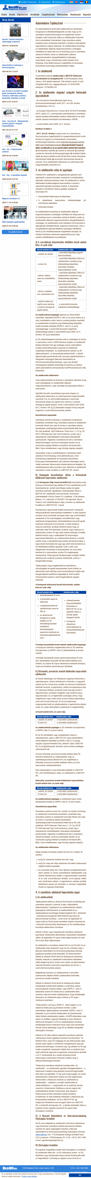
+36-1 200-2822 (82, 1168)
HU (71, 2)
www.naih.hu (41, 1134)
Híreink (12, 14)
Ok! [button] (80, 1175)
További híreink (15, 232)
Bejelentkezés (60, 2)
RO (86, 2)
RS (81, 2)
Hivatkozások (75, 14)
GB (76, 2)
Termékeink (34, 14)
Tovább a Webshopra (29, 2)
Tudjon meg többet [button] (29, 1176)
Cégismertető (22, 14)
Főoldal (4, 14)
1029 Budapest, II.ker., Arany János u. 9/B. (38, 1168)
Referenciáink (62, 14)
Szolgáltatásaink (48, 14)
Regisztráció (45, 2)
